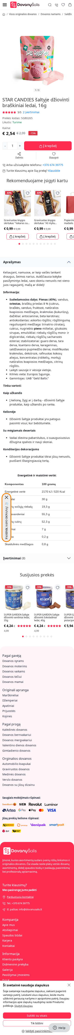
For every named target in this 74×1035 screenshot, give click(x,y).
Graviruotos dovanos (16, 769)
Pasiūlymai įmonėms (16, 975)
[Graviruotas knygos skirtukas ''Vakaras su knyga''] (17, 203)
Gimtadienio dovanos (16, 750)
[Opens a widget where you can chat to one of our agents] (59, 1028)
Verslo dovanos (12, 779)
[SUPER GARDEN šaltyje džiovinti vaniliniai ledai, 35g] (17, 597)
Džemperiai (10, 700)
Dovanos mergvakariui (17, 740)
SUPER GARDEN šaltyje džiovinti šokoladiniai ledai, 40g (46, 617)
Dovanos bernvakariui (16, 735)
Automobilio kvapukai (16, 764)
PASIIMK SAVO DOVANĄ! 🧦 (6, 520)
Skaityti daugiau (23, 1006)
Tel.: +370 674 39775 (18, 903)
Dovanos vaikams (13, 671)
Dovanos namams (51, 14)
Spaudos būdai (12, 935)
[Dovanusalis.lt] (25, 4)
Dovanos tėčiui (12, 677)
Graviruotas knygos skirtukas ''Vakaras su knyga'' (16, 222)
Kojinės (7, 716)
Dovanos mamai (12, 682)
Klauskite (54, 170)
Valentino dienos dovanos (19, 745)
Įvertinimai (14, 558)
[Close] (6, 497)
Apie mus (8, 925)
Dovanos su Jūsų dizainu (18, 785)
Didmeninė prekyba (15, 964)
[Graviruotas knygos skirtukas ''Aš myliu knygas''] (47, 203)
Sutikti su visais (37, 1015)
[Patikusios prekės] (63, 5)
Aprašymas (12, 262)
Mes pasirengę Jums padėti (19, 890)
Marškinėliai (10, 695)
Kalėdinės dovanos (14, 729)
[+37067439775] (56, 5)
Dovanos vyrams (13, 661)
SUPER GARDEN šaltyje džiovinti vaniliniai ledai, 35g (17, 617)
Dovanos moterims (14, 666)
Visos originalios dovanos (23, 14)
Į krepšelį (49, 146)
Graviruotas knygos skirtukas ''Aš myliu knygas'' (44, 222)
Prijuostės (8, 711)
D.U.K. (6, 980)
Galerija (7, 970)
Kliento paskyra (12, 959)
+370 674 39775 (53, 165)
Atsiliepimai (10, 930)
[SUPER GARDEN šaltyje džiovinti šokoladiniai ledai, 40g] (47, 597)
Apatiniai (8, 706)
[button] (70, 5)
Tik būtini (37, 1023)
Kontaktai (8, 946)
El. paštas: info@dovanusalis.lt (24, 909)
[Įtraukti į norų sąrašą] (27, 193)
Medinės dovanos (14, 774)
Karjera (7, 940)
